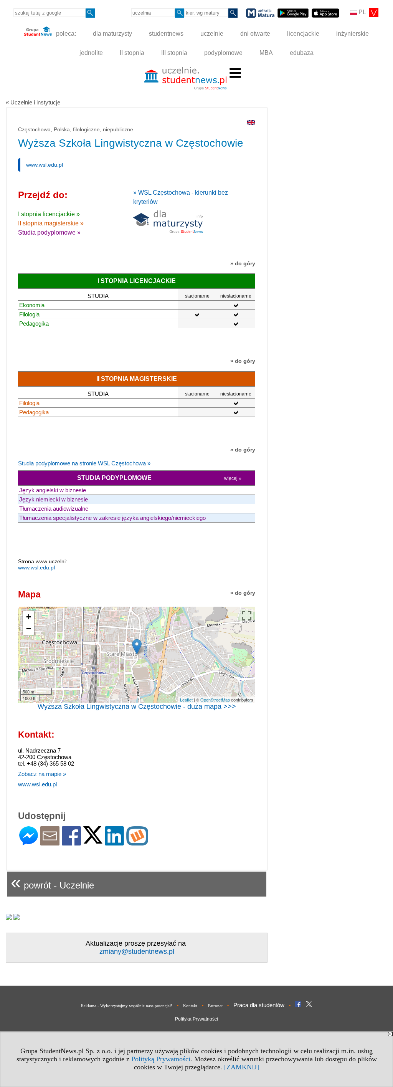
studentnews (166, 33)
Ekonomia (32, 305)
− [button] (28, 629)
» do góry (242, 263)
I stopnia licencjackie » (49, 214)
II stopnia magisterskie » (51, 223)
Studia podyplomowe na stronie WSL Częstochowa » (84, 463)
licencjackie (303, 33)
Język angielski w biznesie (52, 490)
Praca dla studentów (258, 1005)
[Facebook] (71, 842)
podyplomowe (223, 53)
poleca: (65, 33)
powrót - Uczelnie (52, 882)
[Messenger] (28, 842)
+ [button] (28, 617)
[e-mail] (49, 842)
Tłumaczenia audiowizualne (53, 508)
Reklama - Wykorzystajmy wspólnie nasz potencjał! (126, 1005)
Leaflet (186, 700)
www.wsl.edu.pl (44, 165)
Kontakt (190, 1005)
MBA (266, 53)
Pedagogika (34, 323)
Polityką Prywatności (160, 1059)
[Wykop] (137, 842)
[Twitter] (92, 840)
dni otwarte (255, 33)
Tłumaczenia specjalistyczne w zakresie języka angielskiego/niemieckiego (112, 518)
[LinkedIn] (114, 842)
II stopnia (132, 53)
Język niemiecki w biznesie (53, 499)
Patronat (215, 1005)
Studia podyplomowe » (49, 232)
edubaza (302, 53)
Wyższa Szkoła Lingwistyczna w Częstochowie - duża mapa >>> (137, 706)
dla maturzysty (112, 33)
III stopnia (174, 53)
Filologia (29, 314)
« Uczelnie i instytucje (33, 102)
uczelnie (211, 33)
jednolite (91, 53)
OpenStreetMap (215, 700)
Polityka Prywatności (196, 1019)
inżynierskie (352, 33)
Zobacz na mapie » (42, 774)
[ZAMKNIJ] (241, 1067)
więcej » (232, 478)
